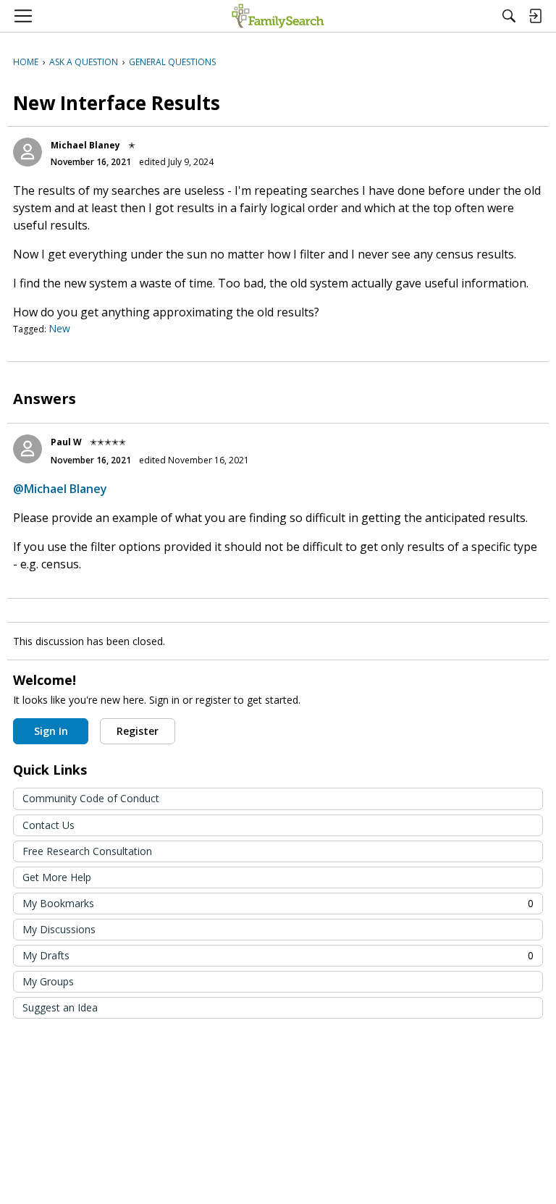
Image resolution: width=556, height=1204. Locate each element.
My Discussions (59, 929)
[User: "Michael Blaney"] (27, 152)
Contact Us (48, 825)
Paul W (66, 442)
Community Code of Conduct (90, 798)
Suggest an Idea (60, 1007)
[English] (278, 16)
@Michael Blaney (60, 489)
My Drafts (278, 955)
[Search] (509, 16)
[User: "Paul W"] (27, 448)
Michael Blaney (85, 145)
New (59, 328)
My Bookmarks (278, 903)
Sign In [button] (51, 731)
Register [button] (138, 731)
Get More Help (56, 877)
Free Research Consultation (87, 851)
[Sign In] (535, 16)
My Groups (48, 981)
